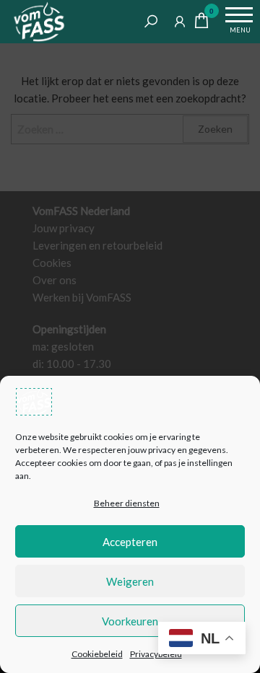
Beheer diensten (127, 503)
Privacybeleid (156, 653)
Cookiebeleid (97, 653)
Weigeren (130, 581)
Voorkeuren (130, 621)
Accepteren (130, 541)
